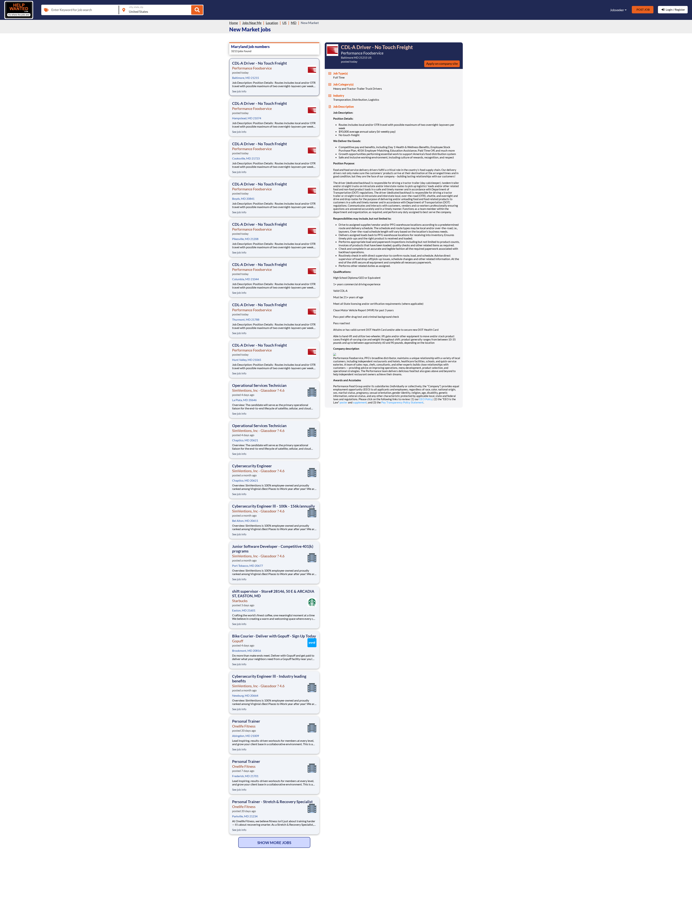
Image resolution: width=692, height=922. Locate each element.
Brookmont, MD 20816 (246, 650)
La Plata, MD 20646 (244, 400)
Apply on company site (442, 63)
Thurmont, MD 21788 (245, 319)
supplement (360, 402)
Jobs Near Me (251, 23)
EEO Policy (425, 399)
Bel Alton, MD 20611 (245, 520)
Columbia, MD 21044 (245, 279)
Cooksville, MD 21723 (246, 158)
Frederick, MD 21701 (245, 776)
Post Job (643, 9)
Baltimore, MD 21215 (245, 77)
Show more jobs (274, 842)
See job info (239, 91)
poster (343, 402)
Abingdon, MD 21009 (245, 735)
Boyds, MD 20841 (243, 198)
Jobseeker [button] (617, 10)
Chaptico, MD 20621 (245, 440)
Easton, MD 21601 (243, 610)
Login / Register (675, 9)
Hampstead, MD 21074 (246, 118)
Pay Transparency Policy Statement (402, 402)
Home (233, 23)
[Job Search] (197, 10)
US (284, 23)
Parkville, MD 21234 (245, 816)
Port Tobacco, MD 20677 (247, 565)
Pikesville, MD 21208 (245, 239)
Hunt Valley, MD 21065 (246, 359)
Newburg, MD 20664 (245, 695)
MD (293, 23)
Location (272, 23)
